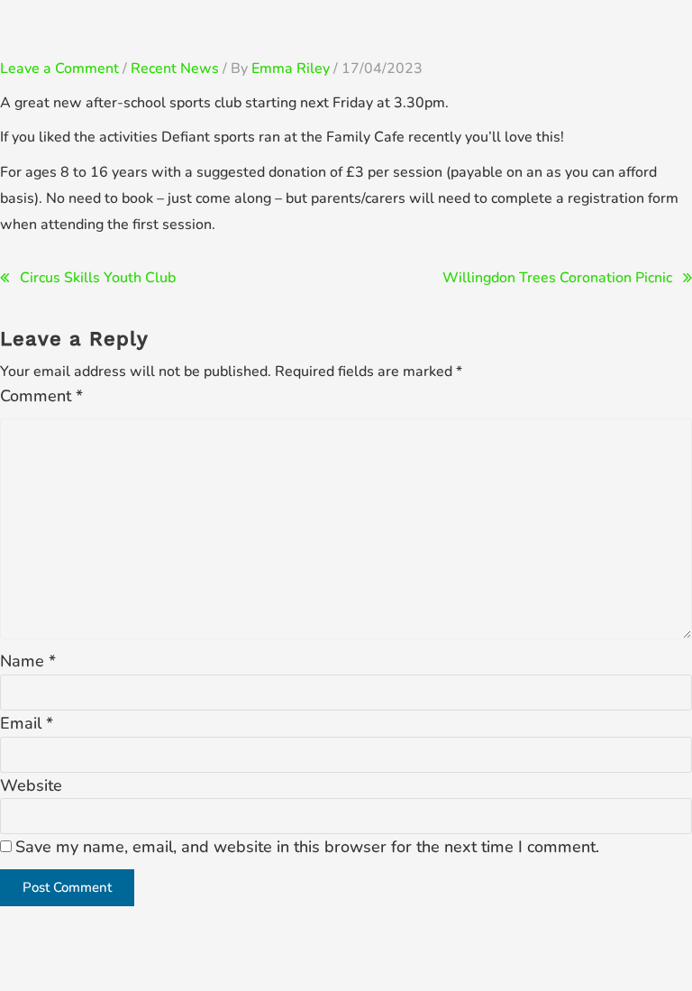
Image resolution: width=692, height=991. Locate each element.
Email (26, 723)
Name (28, 661)
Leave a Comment (59, 68)
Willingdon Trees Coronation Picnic (557, 278)
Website (31, 785)
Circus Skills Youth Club (98, 278)
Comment (41, 396)
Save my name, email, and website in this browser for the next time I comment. (307, 847)
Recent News (175, 68)
